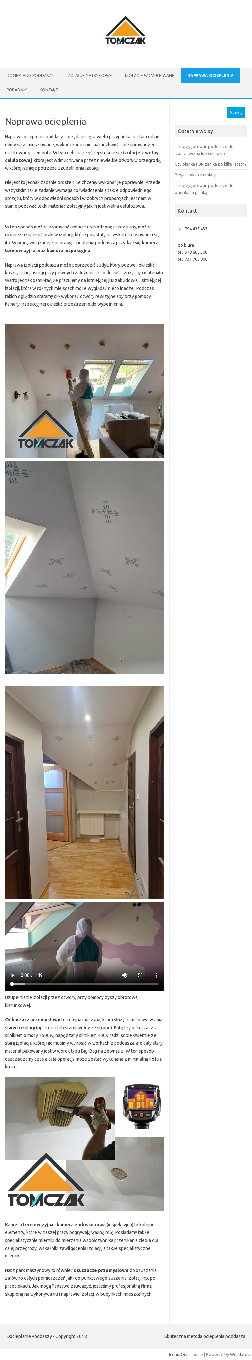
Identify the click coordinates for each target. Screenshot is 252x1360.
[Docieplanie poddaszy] (126, 57)
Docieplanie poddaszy (30, 75)
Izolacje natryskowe (89, 75)
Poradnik (17, 90)
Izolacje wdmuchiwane (149, 75)
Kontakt (49, 90)
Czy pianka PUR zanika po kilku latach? (211, 164)
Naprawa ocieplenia (210, 75)
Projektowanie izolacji (195, 174)
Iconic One (179, 1354)
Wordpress (240, 1354)
